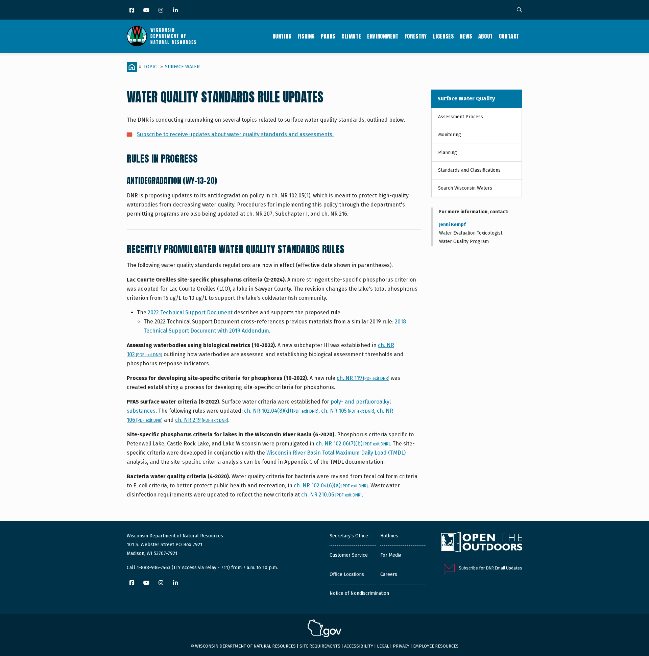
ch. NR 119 (363, 378)
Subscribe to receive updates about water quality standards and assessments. (235, 134)
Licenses (443, 36)
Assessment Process (460, 117)
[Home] (161, 36)
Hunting (281, 36)
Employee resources (436, 646)
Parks (328, 36)
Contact (509, 36)
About (485, 36)
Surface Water (182, 67)
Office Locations (347, 574)
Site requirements (319, 646)
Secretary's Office (349, 536)
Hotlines (389, 536)
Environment (383, 36)
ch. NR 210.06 (331, 494)
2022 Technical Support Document (190, 312)
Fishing (306, 36)
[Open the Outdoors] (481, 543)
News (466, 36)
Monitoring (449, 135)
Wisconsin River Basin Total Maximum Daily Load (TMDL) (336, 453)
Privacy (401, 646)
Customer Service (349, 555)
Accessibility (358, 646)
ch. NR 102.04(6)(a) (331, 485)
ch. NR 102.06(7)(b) (353, 443)
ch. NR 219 (201, 420)
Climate (351, 36)
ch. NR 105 (347, 411)
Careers (388, 574)
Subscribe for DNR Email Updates (490, 567)
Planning (447, 152)
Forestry (416, 36)
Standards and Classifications (469, 170)
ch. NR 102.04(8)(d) (281, 411)
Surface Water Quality (466, 98)
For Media (390, 555)
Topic (150, 67)
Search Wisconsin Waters (465, 188)
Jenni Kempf (452, 224)
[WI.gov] (324, 629)
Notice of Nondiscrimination (359, 593)
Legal (383, 646)
